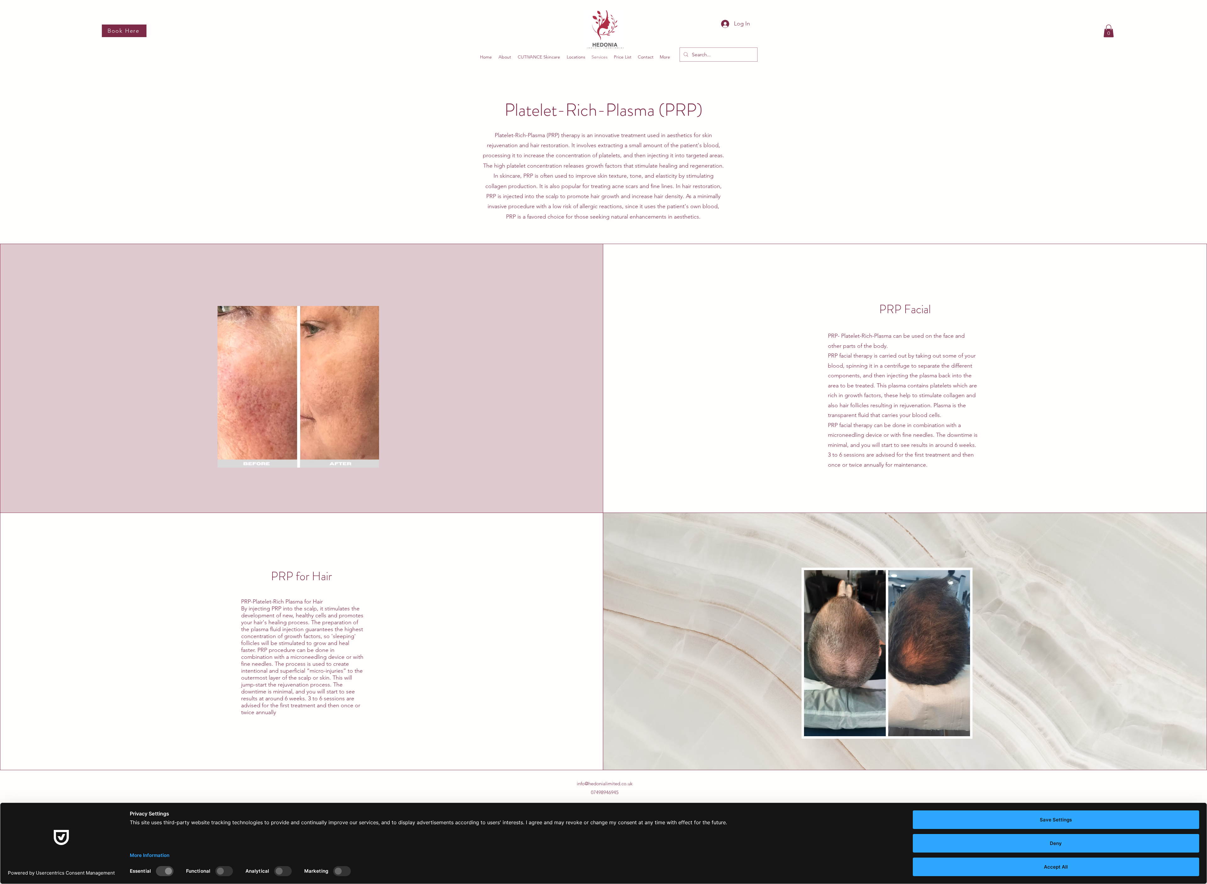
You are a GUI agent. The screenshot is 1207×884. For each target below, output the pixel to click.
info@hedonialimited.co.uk (604, 784)
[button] (1108, 31)
